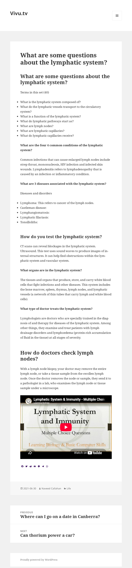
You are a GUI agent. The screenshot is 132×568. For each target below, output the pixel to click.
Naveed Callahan (51, 488)
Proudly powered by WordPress (38, 559)
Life (69, 488)
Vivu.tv (19, 13)
